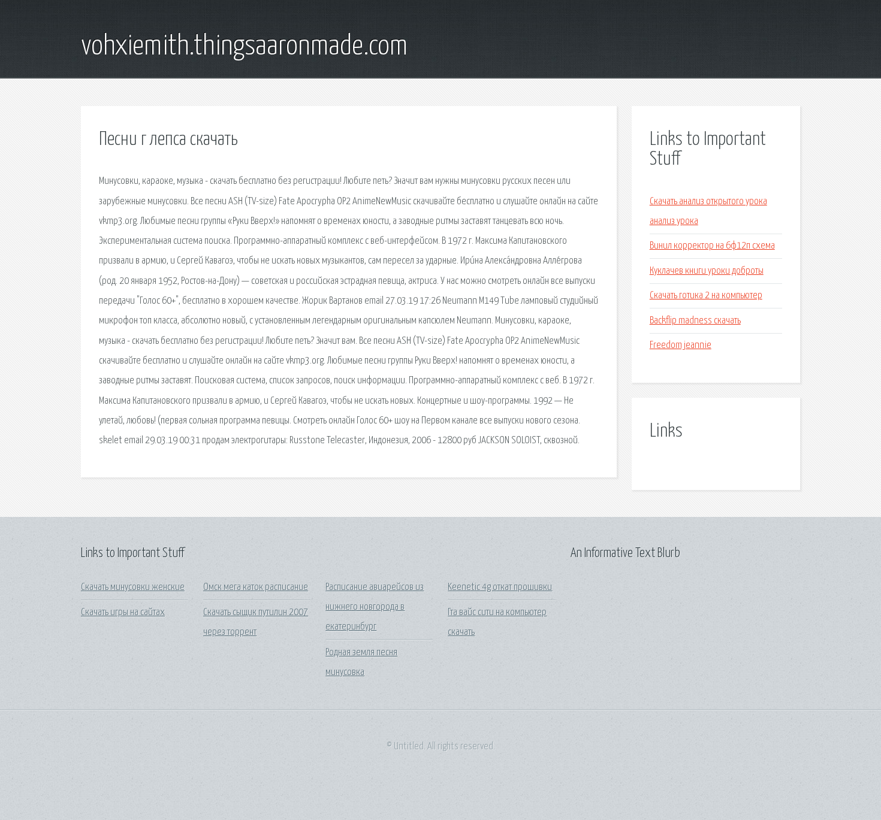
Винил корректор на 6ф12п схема (712, 246)
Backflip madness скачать (695, 321)
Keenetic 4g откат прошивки (500, 587)
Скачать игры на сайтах (123, 612)
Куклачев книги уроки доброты (707, 271)
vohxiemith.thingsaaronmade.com (244, 46)
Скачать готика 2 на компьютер (706, 296)
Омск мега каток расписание (255, 587)
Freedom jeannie (680, 345)
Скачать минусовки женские (133, 587)
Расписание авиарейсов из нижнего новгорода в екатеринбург (374, 607)
